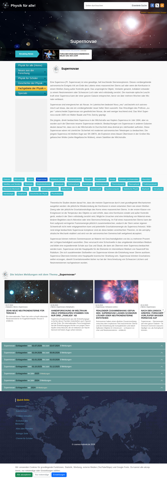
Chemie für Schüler (24, 438)
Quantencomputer (112, 189)
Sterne (30, 179)
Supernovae (41, 179)
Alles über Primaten (24, 429)
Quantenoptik (96, 189)
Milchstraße (19, 179)
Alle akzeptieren (24, 475)
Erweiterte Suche (139, 6)
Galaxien (7, 179)
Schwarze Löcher (57, 179)
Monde (112, 179)
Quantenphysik (81, 189)
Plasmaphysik (134, 184)
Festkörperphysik (150, 184)
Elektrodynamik (102, 184)
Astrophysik (158, 189)
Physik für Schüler (28, 78)
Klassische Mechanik (12, 189)
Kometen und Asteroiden (128, 179)
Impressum (20, 406)
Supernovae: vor (25, 388)
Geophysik (22, 194)
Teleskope (29, 184)
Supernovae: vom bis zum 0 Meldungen (38, 346)
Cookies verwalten (24, 416)
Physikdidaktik (56, 194)
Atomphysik (59, 184)
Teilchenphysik (73, 184)
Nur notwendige (42, 475)
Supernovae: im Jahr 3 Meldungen (27, 380)
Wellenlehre (66, 189)
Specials (22, 93)
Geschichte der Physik (30, 83)
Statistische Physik (131, 189)
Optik (26, 189)
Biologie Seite (22, 434)
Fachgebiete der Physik (31, 88)
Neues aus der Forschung (26, 72)
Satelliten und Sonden (12, 184)
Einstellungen (59, 475)
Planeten (88, 179)
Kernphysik (87, 184)
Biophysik (145, 189)
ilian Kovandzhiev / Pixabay (157, 12)
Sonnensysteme (74, 179)
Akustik (35, 189)
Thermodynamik (118, 184)
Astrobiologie (9, 194)
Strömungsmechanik (50, 189)
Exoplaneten (101, 179)
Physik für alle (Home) (30, 65)
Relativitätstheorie (43, 184)
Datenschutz (21, 411)
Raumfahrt (146, 179)
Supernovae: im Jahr (27, 373)
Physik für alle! (23, 5)
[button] (145, 54)
